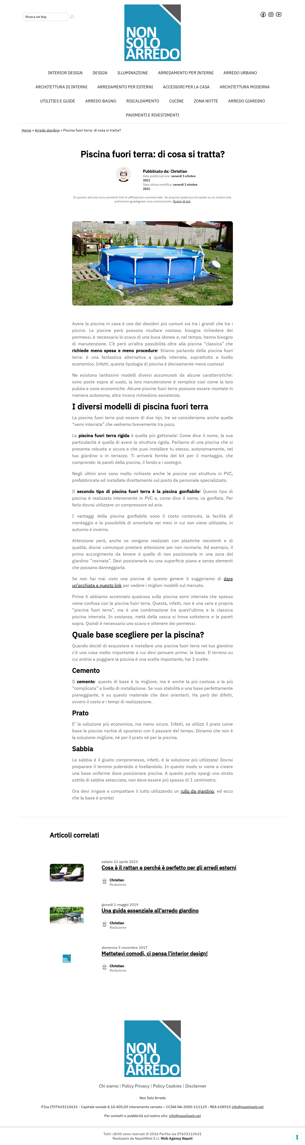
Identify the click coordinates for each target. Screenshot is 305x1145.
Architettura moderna (245, 86)
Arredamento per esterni (125, 86)
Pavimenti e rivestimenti (152, 115)
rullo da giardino (197, 791)
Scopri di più (181, 201)
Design (100, 72)
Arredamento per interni (185, 72)
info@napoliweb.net (185, 1115)
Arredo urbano (240, 72)
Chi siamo (108, 1086)
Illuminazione (132, 72)
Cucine (176, 101)
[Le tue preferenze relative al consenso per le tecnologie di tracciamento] (297, 1137)
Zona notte (206, 101)
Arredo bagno (100, 101)
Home (26, 130)
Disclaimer (195, 1086)
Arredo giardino (246, 101)
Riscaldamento (142, 101)
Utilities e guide (57, 101)
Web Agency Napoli (176, 1138)
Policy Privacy (135, 1086)
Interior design (65, 72)
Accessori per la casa (186, 86)
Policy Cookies (167, 1086)
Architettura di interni (61, 86)
